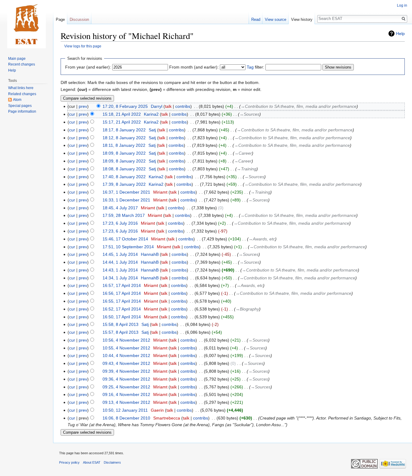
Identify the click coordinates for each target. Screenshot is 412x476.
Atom (17, 100)
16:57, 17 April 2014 (122, 285)
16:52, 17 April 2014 (122, 309)
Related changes (22, 94)
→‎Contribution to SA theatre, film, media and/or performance (299, 106)
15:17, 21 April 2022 (122, 122)
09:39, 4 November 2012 (126, 371)
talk (168, 106)
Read (255, 19)
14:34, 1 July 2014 (120, 277)
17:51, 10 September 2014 (128, 246)
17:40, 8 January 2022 (124, 176)
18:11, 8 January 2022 (124, 145)
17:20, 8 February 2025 (125, 106)
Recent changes (21, 64)
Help (400, 33)
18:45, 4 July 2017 (120, 207)
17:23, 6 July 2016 (120, 223)
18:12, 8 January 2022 (124, 137)
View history (301, 19)
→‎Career (243, 153)
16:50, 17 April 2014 (122, 316)
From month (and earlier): (194, 67)
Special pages (20, 106)
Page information (22, 111)
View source (275, 19)
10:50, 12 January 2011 (125, 410)
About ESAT (91, 462)
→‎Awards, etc (262, 238)
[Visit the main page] (26, 24)
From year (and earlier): (88, 67)
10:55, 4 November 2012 (126, 348)
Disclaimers (112, 462)
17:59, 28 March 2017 (124, 215)
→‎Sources (249, 114)
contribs (182, 106)
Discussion (79, 19)
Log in (402, 5)
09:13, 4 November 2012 (126, 402)
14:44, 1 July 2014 (120, 262)
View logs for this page (82, 46)
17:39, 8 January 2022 (124, 184)
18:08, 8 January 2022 (124, 168)
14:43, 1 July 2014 (120, 270)
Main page (17, 58)
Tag (250, 67)
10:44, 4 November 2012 (126, 355)
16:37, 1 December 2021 (126, 192)
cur (72, 114)
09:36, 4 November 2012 (126, 379)
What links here (20, 88)
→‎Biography (247, 309)
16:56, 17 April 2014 (122, 293)
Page (60, 19)
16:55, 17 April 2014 (122, 301)
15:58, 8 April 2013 (120, 324)
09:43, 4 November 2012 (126, 363)
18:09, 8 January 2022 (124, 153)
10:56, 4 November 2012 (126, 340)
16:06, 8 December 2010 (126, 418)
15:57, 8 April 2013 (120, 332)
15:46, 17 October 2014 (125, 238)
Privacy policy (69, 462)
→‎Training (246, 168)
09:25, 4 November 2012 (126, 386)
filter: (255, 67)
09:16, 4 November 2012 (126, 394)
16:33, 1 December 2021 (126, 200)
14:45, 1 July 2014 (120, 254)
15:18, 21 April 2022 (122, 114)
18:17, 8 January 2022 (124, 129)
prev (83, 106)
